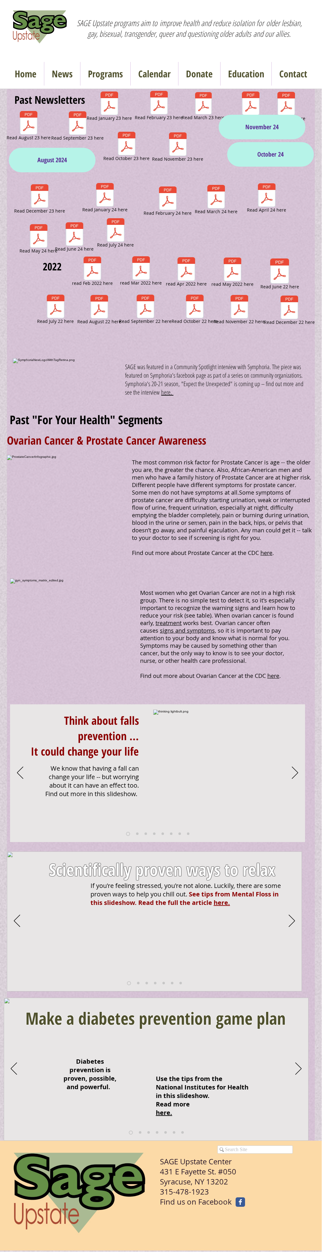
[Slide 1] (128, 834)
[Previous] (20, 773)
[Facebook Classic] (240, 1202)
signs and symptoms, (188, 630)
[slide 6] (171, 834)
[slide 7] (179, 834)
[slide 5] (162, 834)
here (266, 553)
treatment (169, 623)
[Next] (295, 773)
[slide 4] (154, 834)
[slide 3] (146, 834)
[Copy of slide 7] (188, 834)
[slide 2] (137, 834)
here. (167, 392)
